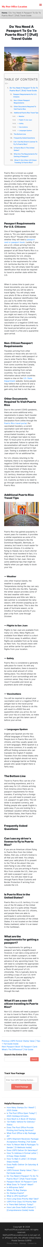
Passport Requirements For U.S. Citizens (25, 95)
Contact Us (32, 1243)
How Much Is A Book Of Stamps (21, 1119)
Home (4, 13)
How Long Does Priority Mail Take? (23, 1199)
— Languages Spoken (24, 130)
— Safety (20, 123)
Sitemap (22, 1243)
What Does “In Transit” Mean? (20, 1184)
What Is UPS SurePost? (17, 1196)
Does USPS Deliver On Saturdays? (22, 1150)
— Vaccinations (22, 127)
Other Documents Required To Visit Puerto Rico (25, 108)
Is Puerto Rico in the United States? (24, 149)
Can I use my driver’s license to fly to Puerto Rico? (25, 143)
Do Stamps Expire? (15, 1193)
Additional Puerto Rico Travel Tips (26, 113)
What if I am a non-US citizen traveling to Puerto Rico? (25, 161)
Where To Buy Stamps (17, 1190)
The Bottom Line (20, 134)
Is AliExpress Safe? (15, 1187)
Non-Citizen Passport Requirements (22, 101)
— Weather (20, 116)
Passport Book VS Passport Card (22, 1181)
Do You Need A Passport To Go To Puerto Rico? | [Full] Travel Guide (24, 89)
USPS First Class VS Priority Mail (21, 1201)
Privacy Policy (12, 1243)
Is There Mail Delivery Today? (20, 1204)
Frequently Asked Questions (24, 138)
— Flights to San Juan (24, 120)
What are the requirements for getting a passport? (25, 155)
